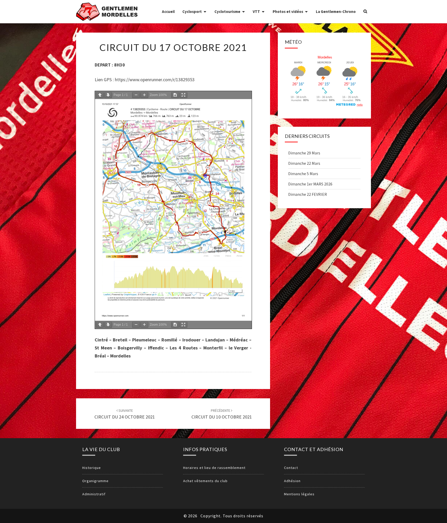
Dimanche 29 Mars (304, 152)
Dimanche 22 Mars (304, 163)
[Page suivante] (108, 95)
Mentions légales (299, 494)
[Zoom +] (144, 95)
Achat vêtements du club (205, 481)
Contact (291, 467)
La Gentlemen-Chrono (336, 11)
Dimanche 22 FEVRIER (307, 194)
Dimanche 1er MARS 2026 (310, 183)
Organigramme (95, 481)
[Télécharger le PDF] (175, 95)
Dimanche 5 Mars (303, 173)
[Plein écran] (183, 95)
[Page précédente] (100, 95)
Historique (91, 467)
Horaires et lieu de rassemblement (214, 467)
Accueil (168, 11)
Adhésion (292, 481)
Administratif (94, 494)
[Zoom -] (136, 95)
